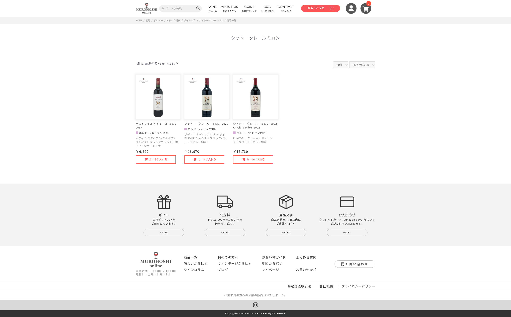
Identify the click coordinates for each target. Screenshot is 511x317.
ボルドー (158, 20)
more (163, 232)
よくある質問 (306, 257)
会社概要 (326, 286)
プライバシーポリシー (358, 286)
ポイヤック (190, 20)
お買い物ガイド (274, 257)
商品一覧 (190, 257)
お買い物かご (306, 269)
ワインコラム (194, 269)
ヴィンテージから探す (235, 263)
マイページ (270, 269)
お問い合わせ (356, 264)
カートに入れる (158, 159)
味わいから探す (196, 263)
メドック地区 (173, 20)
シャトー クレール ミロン (213, 20)
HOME (139, 20)
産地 (148, 20)
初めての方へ (228, 257)
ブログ (223, 269)
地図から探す (272, 263)
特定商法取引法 (299, 286)
